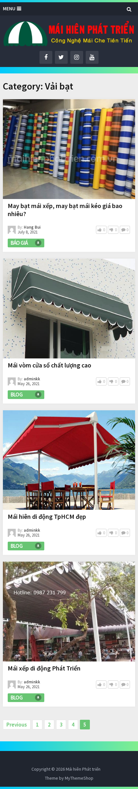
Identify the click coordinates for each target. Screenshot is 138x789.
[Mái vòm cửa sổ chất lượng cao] (69, 308)
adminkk (32, 379)
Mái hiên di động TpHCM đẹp (47, 516)
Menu (9, 8)
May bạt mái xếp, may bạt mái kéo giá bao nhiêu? (65, 210)
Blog (17, 394)
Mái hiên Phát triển (83, 769)
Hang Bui (32, 227)
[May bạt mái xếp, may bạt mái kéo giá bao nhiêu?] (69, 149)
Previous (16, 724)
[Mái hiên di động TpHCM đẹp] (69, 460)
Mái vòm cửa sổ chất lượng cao (49, 365)
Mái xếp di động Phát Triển (44, 668)
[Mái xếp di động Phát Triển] (69, 611)
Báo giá (19, 242)
